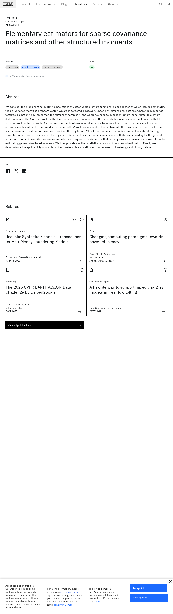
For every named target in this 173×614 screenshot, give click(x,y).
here (98, 601)
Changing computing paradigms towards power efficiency (126, 239)
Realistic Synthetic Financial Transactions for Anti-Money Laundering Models (43, 239)
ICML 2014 (11, 18)
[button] (170, 581)
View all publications (19, 325)
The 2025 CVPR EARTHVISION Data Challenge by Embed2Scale (38, 290)
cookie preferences (71, 592)
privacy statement (63, 604)
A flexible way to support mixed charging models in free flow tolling (126, 290)
